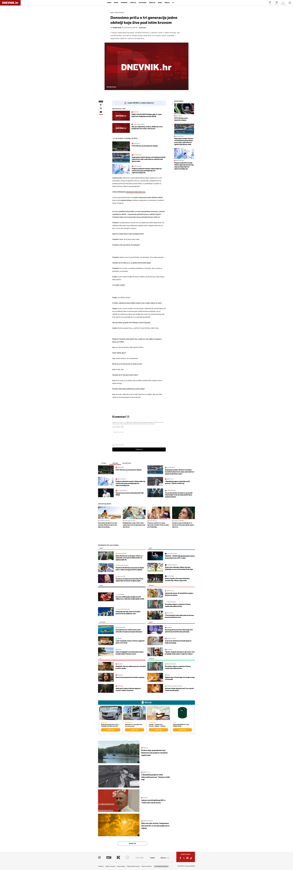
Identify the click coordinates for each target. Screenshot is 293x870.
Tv (173, 2)
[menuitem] (290, 3)
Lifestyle (133, 2)
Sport (116, 2)
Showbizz (124, 2)
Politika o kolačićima (146, 866)
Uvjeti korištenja (121, 866)
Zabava (167, 2)
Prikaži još (132, 843)
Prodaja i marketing (110, 866)
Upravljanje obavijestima (162, 866)
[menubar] (290, 2)
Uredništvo (101, 866)
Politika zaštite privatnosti (133, 866)
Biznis (160, 2)
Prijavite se (139, 449)
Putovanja (142, 2)
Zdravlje (152, 2)
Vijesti (109, 2)
